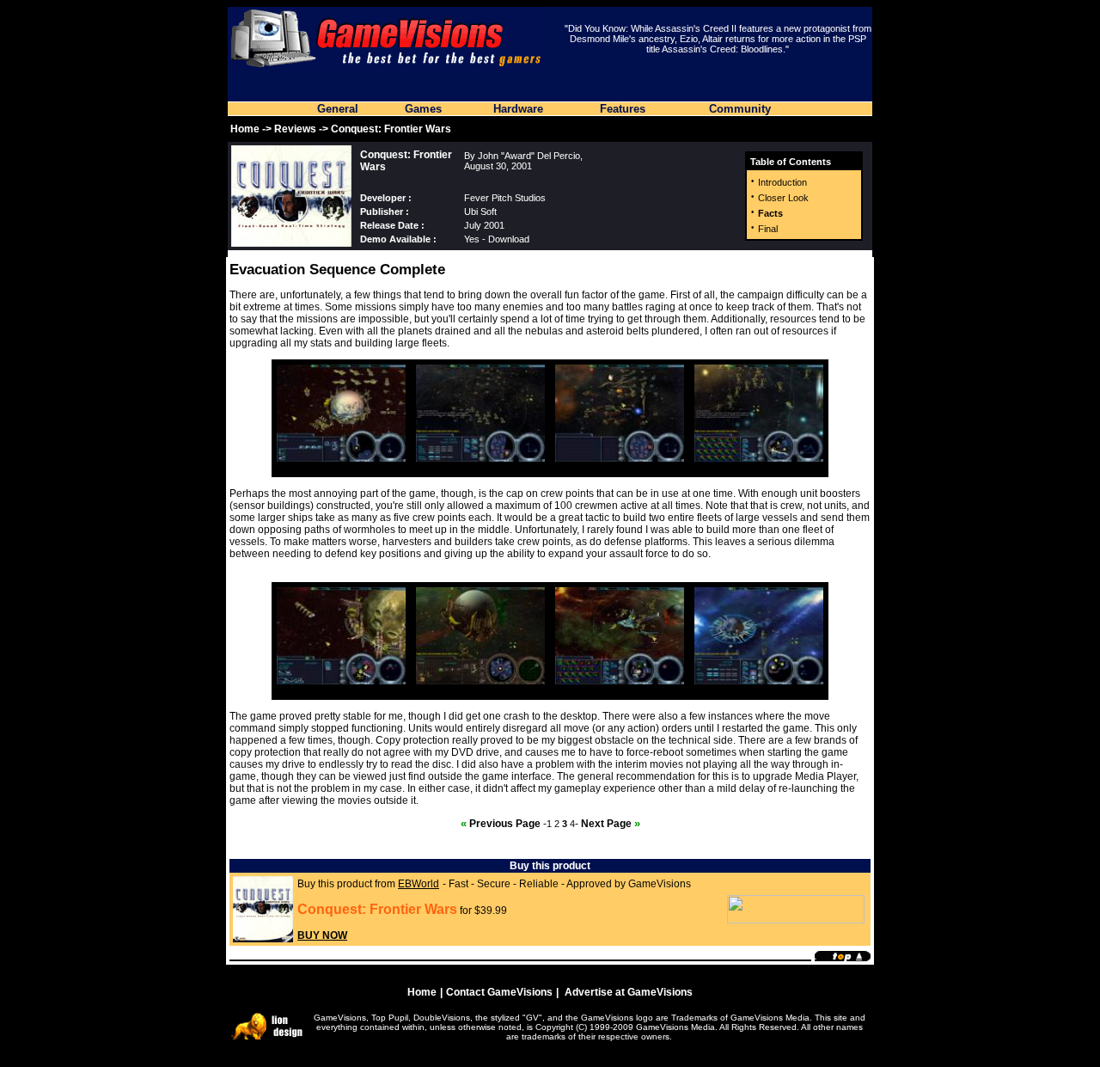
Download (508, 239)
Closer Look (783, 198)
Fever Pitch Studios (505, 198)
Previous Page (501, 824)
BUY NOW (322, 935)
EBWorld (418, 884)
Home (245, 129)
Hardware (518, 108)
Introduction (782, 182)
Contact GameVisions (499, 992)
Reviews (295, 129)
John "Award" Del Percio (529, 155)
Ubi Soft (480, 211)
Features (622, 108)
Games (423, 108)
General (337, 108)
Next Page (610, 824)
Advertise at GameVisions (629, 992)
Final (768, 229)
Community (740, 108)
